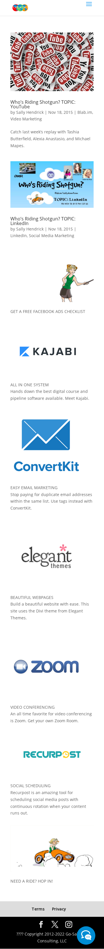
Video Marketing (26, 119)
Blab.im (84, 112)
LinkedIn (18, 235)
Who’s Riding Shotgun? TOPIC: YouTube (42, 104)
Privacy (59, 909)
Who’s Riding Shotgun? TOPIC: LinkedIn (42, 221)
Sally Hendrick (30, 112)
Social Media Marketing (51, 235)
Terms (37, 909)
